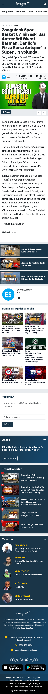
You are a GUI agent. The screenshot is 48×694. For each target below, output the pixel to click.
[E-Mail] (19, 298)
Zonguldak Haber (15, 680)
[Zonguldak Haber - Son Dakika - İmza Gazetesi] (24, 4)
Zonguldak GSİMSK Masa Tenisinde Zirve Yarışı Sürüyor (11, 353)
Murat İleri (20, 558)
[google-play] (35, 668)
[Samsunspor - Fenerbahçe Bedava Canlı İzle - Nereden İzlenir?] (12, 319)
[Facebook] (12, 660)
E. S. (19, 293)
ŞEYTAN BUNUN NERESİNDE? (28, 575)
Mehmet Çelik (22, 571)
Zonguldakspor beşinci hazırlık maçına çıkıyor (35, 382)
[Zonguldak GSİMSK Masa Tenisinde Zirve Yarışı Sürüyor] (12, 343)
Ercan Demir (21, 545)
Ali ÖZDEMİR (21, 584)
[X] (17, 660)
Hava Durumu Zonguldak (30, 677)
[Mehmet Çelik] (7, 573)
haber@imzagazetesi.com (26, 650)
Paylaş (7, 112)
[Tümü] (44, 440)
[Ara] (45, 4)
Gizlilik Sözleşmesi (31, 680)
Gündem (20, 11)
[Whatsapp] (31, 660)
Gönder (8, 424)
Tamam (32, 691)
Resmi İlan (41, 11)
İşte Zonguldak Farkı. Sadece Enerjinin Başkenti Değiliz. (28, 550)
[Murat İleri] (7, 561)
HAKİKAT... (19, 587)
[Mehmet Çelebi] (7, 598)
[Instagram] (22, 660)
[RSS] (35, 660)
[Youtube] (26, 660)
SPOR (15, 25)
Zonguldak (7, 11)
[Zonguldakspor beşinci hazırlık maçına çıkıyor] (35, 372)
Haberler (6, 25)
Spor (30, 11)
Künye (8, 677)
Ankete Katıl (10, 458)
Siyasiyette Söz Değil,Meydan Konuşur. (29, 562)
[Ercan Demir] (7, 548)
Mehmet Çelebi (22, 596)
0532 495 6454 (26, 645)
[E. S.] (8, 294)
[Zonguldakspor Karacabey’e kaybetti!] (12, 372)
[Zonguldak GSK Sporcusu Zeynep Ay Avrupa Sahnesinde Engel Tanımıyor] (35, 319)
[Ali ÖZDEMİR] (7, 585)
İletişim (16, 677)
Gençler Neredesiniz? (25, 599)
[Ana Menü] (3, 4)
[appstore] (13, 668)
